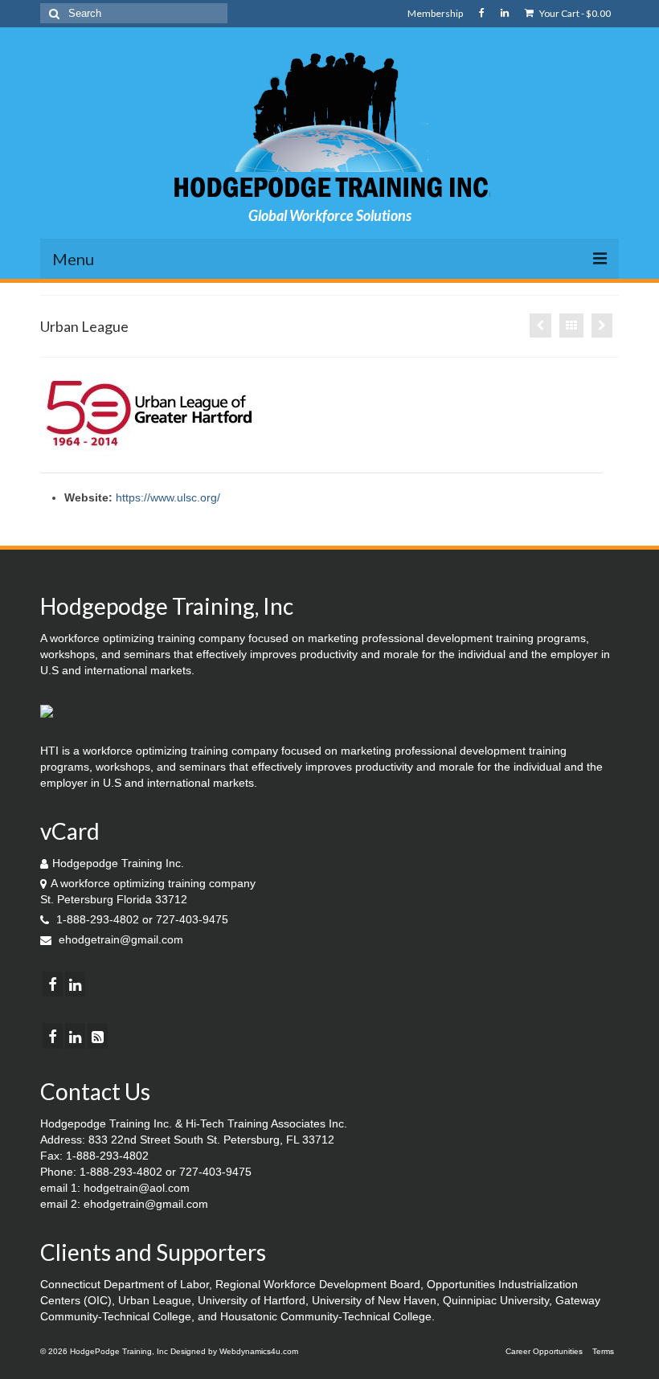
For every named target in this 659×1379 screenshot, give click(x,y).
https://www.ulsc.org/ (168, 497)
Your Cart (574, 13)
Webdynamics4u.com (258, 1351)
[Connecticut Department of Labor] (601, 325)
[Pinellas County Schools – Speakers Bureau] (540, 325)
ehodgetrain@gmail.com (119, 939)
